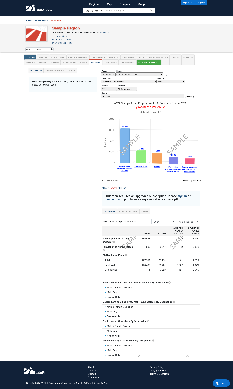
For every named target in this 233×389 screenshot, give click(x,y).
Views (119, 71)
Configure (189, 96)
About (91, 367)
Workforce (95, 62)
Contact (92, 370)
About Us (43, 57)
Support (143, 4)
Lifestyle (43, 62)
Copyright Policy (158, 370)
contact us (104, 32)
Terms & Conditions (159, 373)
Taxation (55, 62)
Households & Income (158, 57)
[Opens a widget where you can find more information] (221, 383)
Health (141, 57)
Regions (94, 4)
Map (109, 4)
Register (201, 2)
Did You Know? (127, 62)
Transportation (69, 62)
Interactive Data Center (148, 62)
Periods (105, 85)
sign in (182, 196)
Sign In (186, 2)
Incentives (188, 57)
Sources (121, 85)
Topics (104, 71)
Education (113, 57)
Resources (93, 377)
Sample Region (41, 20)
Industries (30, 62)
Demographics (98, 57)
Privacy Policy (157, 367)
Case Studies (111, 62)
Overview (30, 57)
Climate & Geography (78, 57)
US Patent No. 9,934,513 (95, 383)
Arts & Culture (57, 57)
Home (29, 20)
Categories (107, 78)
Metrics (160, 78)
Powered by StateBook (192, 180)
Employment (128, 57)
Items (104, 92)
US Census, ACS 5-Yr (109, 180)
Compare (125, 4)
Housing (175, 57)
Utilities (83, 62)
